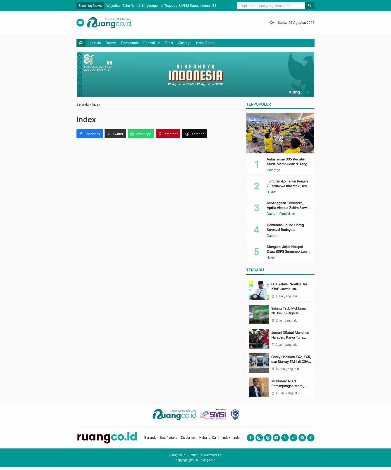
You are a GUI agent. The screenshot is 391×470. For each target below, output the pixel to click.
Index (86, 119)
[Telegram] (302, 437)
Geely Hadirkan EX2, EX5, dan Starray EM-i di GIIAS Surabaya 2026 (291, 361)
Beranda (150, 437)
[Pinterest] (311, 437)
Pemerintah (130, 43)
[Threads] (268, 437)
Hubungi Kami (209, 437)
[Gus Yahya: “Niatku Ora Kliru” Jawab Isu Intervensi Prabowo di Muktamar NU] (259, 290)
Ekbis (169, 43)
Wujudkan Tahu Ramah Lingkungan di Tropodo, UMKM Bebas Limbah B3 (161, 5)
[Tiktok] (293, 437)
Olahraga (184, 43)
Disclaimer (188, 437)
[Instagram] (259, 437)
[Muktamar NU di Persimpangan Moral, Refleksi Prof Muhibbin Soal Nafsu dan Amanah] (259, 387)
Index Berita (205, 43)
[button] (310, 5)
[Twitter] (285, 437)
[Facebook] (250, 437)
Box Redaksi (169, 437)
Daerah (111, 43)
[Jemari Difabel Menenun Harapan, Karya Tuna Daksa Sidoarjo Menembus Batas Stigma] (259, 339)
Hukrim (272, 192)
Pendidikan (151, 43)
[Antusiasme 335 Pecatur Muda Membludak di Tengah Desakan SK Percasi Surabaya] (280, 133)
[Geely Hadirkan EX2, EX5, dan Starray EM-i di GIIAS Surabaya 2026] (259, 363)
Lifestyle (94, 43)
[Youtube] (276, 437)
